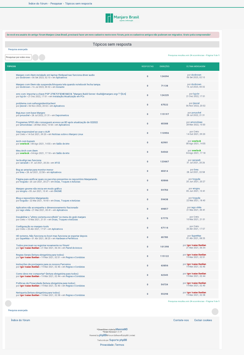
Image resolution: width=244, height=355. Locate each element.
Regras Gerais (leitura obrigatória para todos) (40, 254)
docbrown (25, 77)
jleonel (23, 106)
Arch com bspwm (25, 141)
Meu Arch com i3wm (27, 150)
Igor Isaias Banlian (29, 248)
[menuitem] (201, 320)
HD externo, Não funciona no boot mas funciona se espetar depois (51, 236)
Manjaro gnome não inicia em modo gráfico (39, 188)
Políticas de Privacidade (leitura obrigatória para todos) (45, 283)
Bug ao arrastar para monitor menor (34, 169)
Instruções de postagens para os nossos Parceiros (43, 264)
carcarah (24, 163)
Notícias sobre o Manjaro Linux (67, 134)
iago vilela (25, 210)
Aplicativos (61, 77)
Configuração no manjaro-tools (32, 226)
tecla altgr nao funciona (28, 160)
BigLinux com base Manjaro (30, 112)
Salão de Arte (62, 144)
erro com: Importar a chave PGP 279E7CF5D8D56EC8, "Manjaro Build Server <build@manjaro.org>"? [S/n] (71, 94)
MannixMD (122, 329)
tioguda (24, 182)
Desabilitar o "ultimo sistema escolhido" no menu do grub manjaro (51, 217)
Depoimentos (62, 115)
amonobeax (26, 125)
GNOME (58, 191)
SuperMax (25, 238)
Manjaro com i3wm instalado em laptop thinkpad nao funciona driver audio (55, 75)
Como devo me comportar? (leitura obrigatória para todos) (47, 273)
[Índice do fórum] (122, 18)
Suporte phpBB (118, 340)
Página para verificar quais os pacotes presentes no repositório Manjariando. (57, 179)
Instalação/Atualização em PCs (68, 96)
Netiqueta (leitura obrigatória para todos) (38, 292)
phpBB (103, 335)
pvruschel (24, 115)
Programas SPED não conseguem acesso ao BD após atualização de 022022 (57, 122)
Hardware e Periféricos (67, 238)
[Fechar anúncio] (217, 35)
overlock (24, 144)
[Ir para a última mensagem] (203, 75)
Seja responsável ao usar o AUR (33, 131)
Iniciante (60, 87)
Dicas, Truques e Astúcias (67, 182)
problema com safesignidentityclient (36, 103)
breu (22, 172)
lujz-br (23, 96)
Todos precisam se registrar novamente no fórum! (42, 245)
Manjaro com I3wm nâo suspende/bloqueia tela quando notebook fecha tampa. (58, 84)
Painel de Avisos (74, 248)
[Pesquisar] (35, 57)
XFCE (57, 163)
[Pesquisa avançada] (42, 57)
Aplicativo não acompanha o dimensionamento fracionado (47, 207)
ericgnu (23, 191)
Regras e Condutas (75, 257)
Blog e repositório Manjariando (32, 198)
